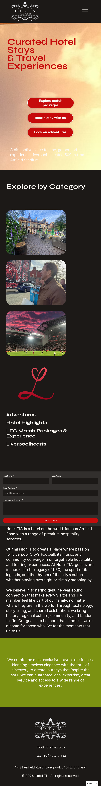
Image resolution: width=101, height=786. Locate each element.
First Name (8, 476)
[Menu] (85, 11)
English (90, 783)
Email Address (10, 488)
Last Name (57, 476)
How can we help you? (13, 500)
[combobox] (92, 783)
